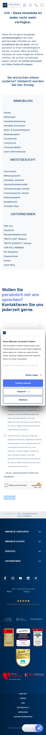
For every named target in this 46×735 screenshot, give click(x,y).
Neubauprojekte (12, 134)
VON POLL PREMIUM (14, 247)
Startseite (9, 514)
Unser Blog (9, 265)
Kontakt (23, 694)
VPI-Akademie (11, 252)
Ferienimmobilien (12, 147)
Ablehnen (23, 400)
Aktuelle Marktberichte (15, 234)
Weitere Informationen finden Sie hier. (21, 365)
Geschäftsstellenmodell (16, 184)
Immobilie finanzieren (14, 125)
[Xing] (35, 578)
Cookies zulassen (23, 383)
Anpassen (21, 391)
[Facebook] (5, 578)
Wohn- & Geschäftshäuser (17, 130)
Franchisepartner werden (16, 193)
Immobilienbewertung (14, 121)
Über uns (8, 226)
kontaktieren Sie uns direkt (16, 44)
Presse (7, 260)
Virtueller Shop (11, 206)
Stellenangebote (12, 197)
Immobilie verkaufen (14, 180)
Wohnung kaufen (12, 175)
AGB (23, 703)
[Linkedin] (28, 578)
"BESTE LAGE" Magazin (15, 239)
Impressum (23, 712)
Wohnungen (10, 117)
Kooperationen (11, 256)
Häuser (7, 112)
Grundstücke (10, 138)
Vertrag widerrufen (23, 717)
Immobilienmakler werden (17, 188)
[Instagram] (12, 578)
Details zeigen (31, 375)
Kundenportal (10, 201)
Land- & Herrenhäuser (15, 151)
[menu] (42, 6)
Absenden (9, 497)
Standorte (9, 230)
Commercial (10, 143)
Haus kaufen (10, 171)
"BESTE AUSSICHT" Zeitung (17, 243)
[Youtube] (20, 578)
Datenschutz (23, 707)
